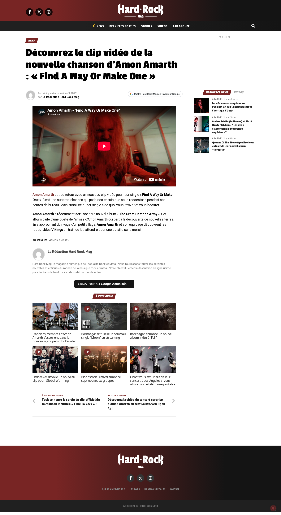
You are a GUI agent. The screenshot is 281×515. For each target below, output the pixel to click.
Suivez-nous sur (102, 284)
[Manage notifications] (273, 508)
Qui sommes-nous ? (113, 489)
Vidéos (162, 26)
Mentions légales (154, 489)
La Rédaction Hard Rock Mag (60, 96)
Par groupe (181, 26)
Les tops (135, 489)
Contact (174, 489)
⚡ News (98, 26)
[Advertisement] (224, 63)
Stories (146, 26)
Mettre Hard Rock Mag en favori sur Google (157, 94)
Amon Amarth (43, 195)
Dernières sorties (122, 26)
